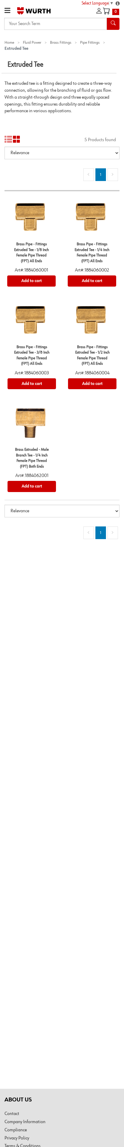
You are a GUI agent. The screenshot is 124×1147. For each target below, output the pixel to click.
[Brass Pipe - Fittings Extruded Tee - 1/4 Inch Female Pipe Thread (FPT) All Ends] (92, 219)
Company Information (25, 1122)
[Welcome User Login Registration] (99, 11)
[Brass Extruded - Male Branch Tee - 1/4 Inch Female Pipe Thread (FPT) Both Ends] (32, 424)
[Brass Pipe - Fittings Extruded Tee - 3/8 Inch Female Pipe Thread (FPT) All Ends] (32, 322)
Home (9, 42)
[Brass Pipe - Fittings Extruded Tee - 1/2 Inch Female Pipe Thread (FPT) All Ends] (92, 322)
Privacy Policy (17, 1138)
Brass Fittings (60, 42)
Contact (12, 1113)
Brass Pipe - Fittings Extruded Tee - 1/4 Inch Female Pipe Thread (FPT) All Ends (92, 252)
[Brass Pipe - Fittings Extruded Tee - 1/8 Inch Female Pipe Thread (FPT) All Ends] (31, 219)
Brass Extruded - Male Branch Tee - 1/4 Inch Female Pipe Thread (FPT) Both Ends (32, 458)
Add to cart (31, 281)
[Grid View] (16, 139)
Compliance (16, 1130)
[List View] (8, 139)
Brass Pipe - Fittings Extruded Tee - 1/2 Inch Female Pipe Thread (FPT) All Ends (92, 355)
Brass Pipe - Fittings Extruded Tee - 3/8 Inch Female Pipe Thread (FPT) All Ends (31, 355)
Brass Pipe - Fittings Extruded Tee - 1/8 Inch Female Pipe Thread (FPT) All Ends (31, 252)
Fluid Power (32, 42)
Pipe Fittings (90, 42)
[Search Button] (113, 24)
